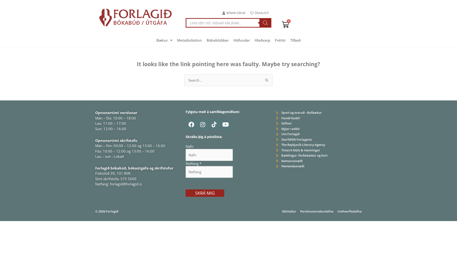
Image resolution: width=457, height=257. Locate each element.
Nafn (190, 146)
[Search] (265, 23)
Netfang (193, 163)
